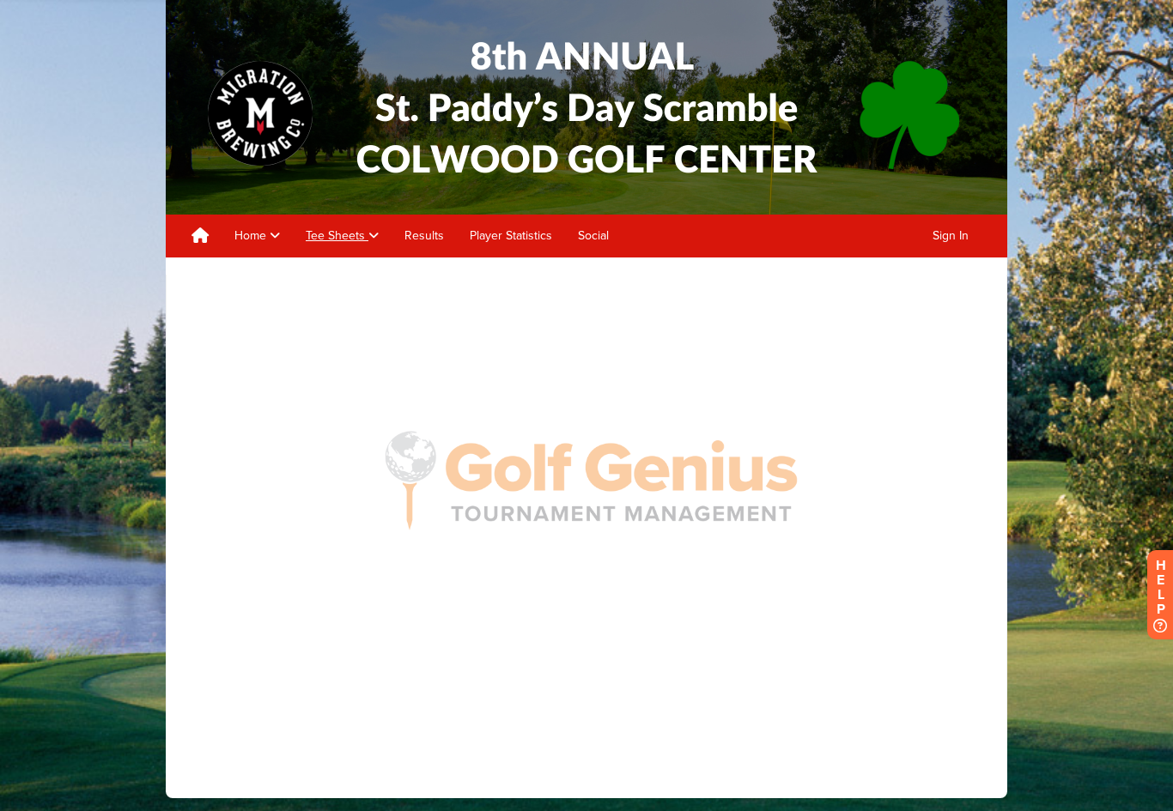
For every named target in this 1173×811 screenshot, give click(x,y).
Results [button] (424, 235)
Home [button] (252, 235)
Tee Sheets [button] (337, 235)
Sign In (951, 235)
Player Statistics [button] (511, 235)
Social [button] (593, 235)
